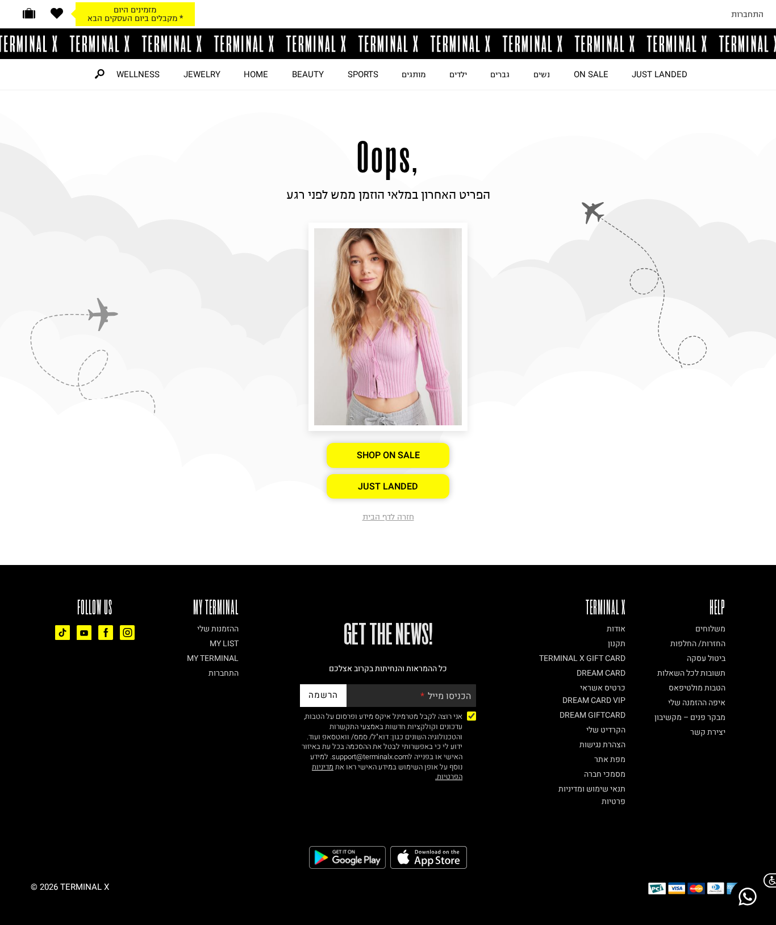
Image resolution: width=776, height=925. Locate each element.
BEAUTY (308, 74)
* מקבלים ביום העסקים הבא (135, 18)
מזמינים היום (135, 10)
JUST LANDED (659, 74)
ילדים (458, 74)
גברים (500, 74)
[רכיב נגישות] (767, 880)
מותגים (413, 74)
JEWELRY (201, 74)
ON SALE (591, 74)
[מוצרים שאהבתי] (56, 13)
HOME (256, 74)
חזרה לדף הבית (388, 517)
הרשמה (323, 695)
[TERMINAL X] (388, 43)
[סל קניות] (28, 13)
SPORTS (363, 74)
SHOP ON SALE (388, 455)
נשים (541, 74)
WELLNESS (138, 74)
